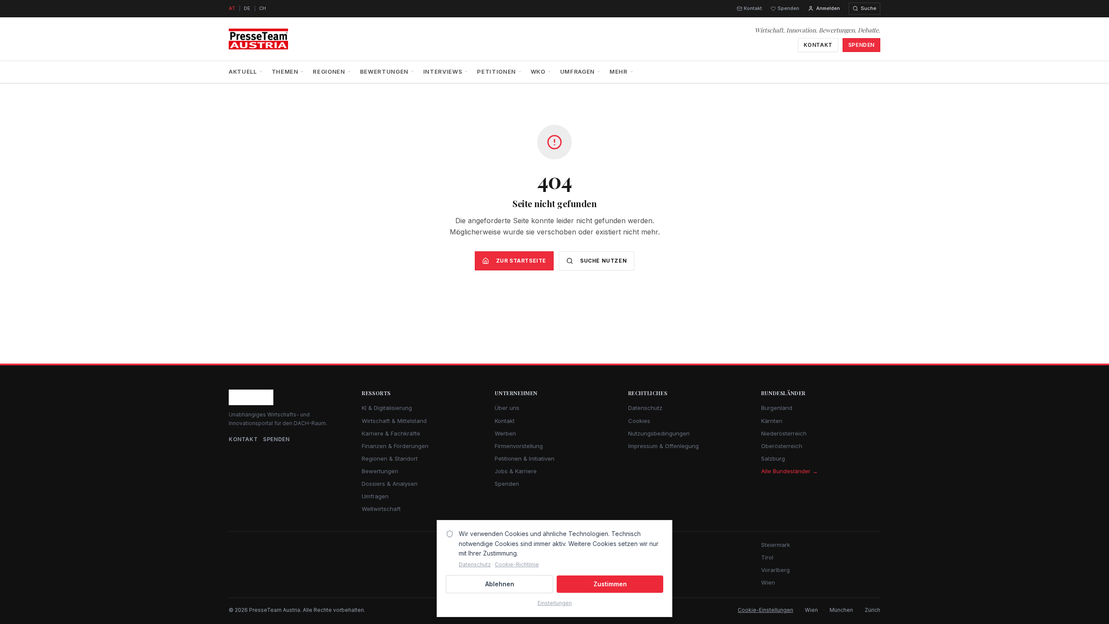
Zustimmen (610, 584)
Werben (505, 433)
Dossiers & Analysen (390, 483)
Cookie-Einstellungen (765, 610)
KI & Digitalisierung (387, 407)
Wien (768, 582)
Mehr (619, 71)
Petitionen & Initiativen (524, 458)
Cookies (639, 420)
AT (232, 8)
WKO (538, 71)
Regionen (329, 71)
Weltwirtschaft (381, 508)
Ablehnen (499, 584)
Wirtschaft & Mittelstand (394, 420)
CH (262, 8)
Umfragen (577, 71)
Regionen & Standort (390, 458)
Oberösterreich (781, 445)
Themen (285, 71)
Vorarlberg (775, 569)
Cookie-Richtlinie (517, 564)
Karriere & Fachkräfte (391, 433)
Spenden (788, 8)
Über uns (507, 407)
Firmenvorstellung (519, 445)
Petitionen (496, 71)
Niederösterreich (784, 433)
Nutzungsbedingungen (659, 433)
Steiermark (775, 544)
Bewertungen (384, 71)
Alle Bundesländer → (789, 471)
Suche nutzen (603, 260)
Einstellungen (555, 603)
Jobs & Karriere (516, 471)
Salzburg (773, 458)
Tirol (767, 557)
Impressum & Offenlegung (663, 445)
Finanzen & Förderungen (395, 445)
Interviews (443, 71)
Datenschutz (645, 407)
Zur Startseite (521, 260)
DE (247, 8)
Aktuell (243, 71)
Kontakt (753, 8)
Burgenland (776, 407)
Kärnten (771, 420)
